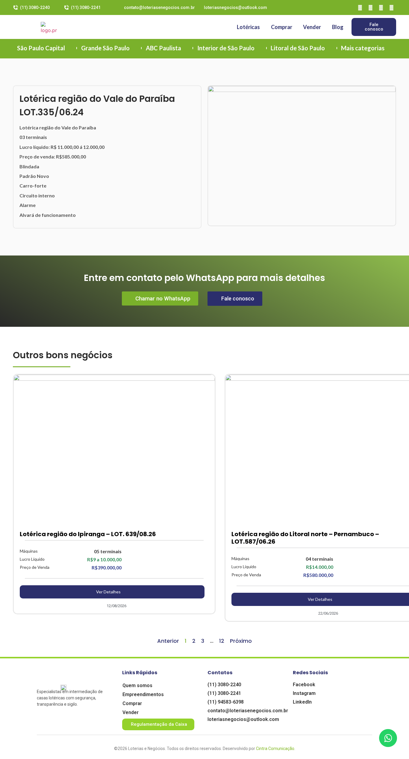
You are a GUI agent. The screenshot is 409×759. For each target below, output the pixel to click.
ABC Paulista (163, 48)
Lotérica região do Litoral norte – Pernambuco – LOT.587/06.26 (305, 538)
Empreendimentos (143, 694)
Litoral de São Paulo (298, 48)
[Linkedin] (381, 7)
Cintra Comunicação (275, 748)
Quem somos (137, 685)
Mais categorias (362, 48)
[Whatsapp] (391, 7)
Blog (337, 27)
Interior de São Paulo (226, 48)
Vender (312, 27)
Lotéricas (248, 27)
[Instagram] (370, 7)
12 (221, 641)
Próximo (241, 641)
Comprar (281, 27)
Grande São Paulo (105, 48)
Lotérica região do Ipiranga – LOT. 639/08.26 (88, 534)
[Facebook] (360, 7)
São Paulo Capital (41, 48)
